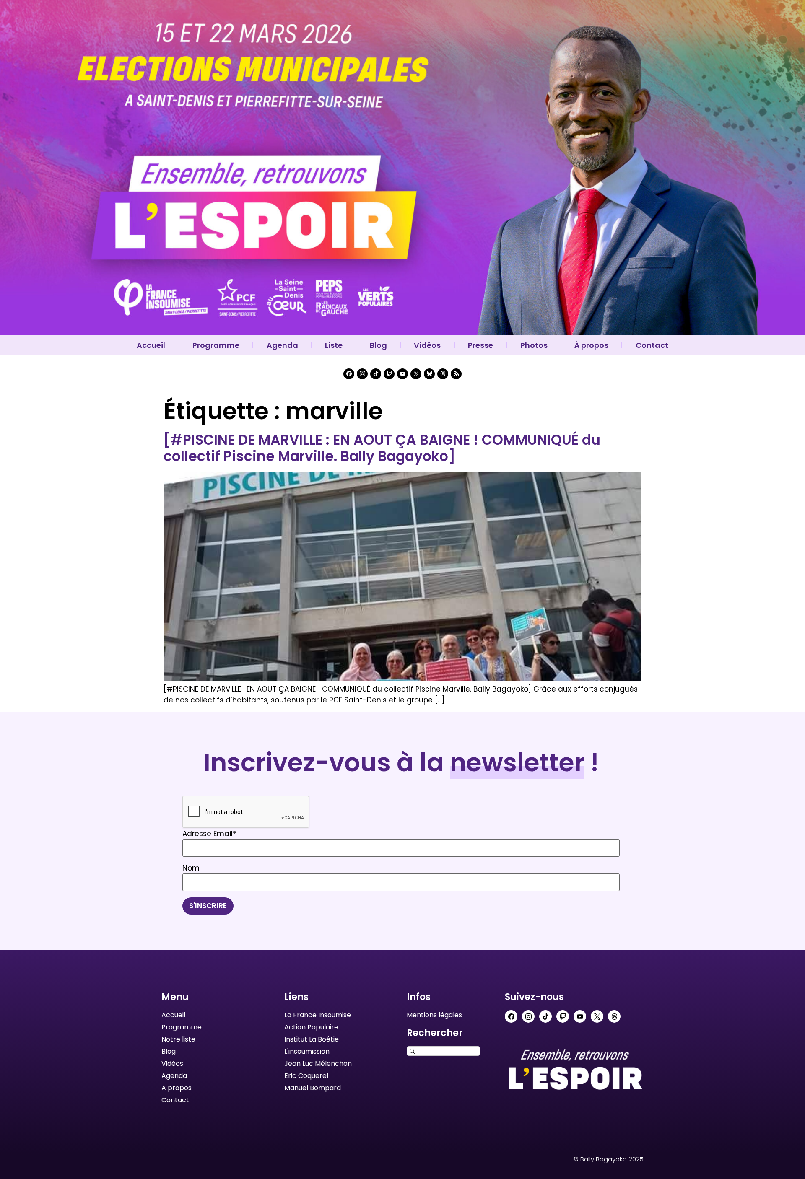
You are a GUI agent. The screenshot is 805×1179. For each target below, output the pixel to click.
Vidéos (427, 345)
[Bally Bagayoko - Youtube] (402, 373)
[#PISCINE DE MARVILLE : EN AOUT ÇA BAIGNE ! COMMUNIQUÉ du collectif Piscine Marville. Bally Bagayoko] (382, 448)
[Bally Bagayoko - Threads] (442, 373)
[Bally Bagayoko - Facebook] (348, 373)
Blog (378, 345)
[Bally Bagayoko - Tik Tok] (375, 373)
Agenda (282, 345)
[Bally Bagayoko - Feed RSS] (456, 373)
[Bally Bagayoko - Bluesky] (429, 373)
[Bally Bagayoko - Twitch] (389, 373)
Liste (334, 345)
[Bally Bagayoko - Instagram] (362, 373)
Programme (215, 345)
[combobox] (443, 1051)
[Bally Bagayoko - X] (415, 373)
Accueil (151, 345)
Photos (534, 345)
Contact (652, 345)
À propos (591, 345)
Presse (480, 345)
